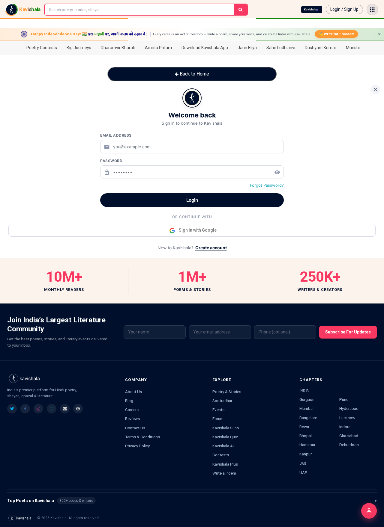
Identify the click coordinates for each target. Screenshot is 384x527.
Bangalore (308, 417)
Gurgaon (306, 399)
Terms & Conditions (142, 436)
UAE (303, 472)
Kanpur (305, 454)
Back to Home (193, 74)
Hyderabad (348, 408)
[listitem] (12, 408)
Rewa (304, 426)
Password (111, 160)
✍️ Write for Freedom (336, 34)
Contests (220, 454)
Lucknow (347, 417)
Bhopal (305, 435)
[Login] (369, 511)
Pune (343, 399)
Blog (129, 400)
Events (218, 409)
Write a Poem (224, 473)
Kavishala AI (223, 445)
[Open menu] (372, 9)
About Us (133, 391)
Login (192, 200)
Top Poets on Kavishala (192, 500)
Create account (211, 247)
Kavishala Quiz (225, 436)
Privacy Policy (137, 445)
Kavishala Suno (225, 427)
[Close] (375, 89)
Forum (218, 418)
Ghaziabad (348, 435)
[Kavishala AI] (311, 9)
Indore (344, 426)
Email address (116, 135)
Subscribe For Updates (348, 332)
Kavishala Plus (225, 464)
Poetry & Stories (226, 391)
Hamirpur (307, 444)
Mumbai (306, 408)
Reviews (132, 418)
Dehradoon (349, 444)
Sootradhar (222, 400)
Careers (132, 409)
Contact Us (135, 427)
